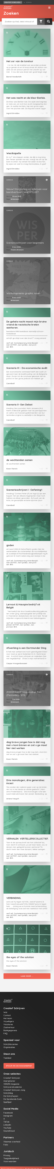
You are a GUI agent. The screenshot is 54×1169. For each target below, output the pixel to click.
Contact (7, 1015)
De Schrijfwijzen (11, 1096)
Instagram (8, 1116)
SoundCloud (9, 1131)
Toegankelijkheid (11, 1158)
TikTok (6, 1122)
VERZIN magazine (11, 1084)
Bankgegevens (10, 1030)
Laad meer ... (27, 976)
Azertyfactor (9, 1081)
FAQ (5, 1033)
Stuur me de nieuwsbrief (19, 1066)
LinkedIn (7, 1125)
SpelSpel (7, 1102)
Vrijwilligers (9, 1021)
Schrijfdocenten (11, 1044)
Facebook (8, 1113)
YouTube (7, 1128)
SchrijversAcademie (13, 1087)
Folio (6, 1144)
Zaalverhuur (9, 1027)
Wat (5, 1012)
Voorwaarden (10, 1161)
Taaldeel (7, 1058)
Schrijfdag (8, 1093)
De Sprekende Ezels (13, 1099)
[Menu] (49, 7)
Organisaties (9, 1047)
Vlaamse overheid (12, 1141)
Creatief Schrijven (12, 2)
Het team (8, 1018)
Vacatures (8, 1024)
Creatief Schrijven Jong (14, 1090)
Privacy (7, 1155)
